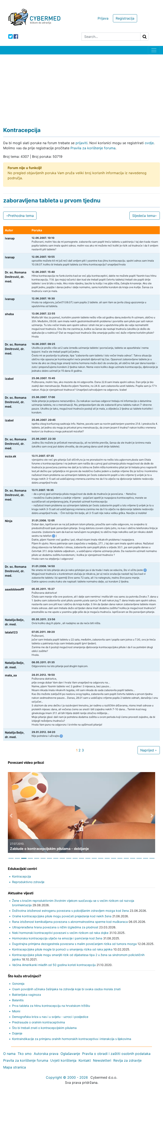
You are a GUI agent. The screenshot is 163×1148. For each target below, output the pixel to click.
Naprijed (147, 750)
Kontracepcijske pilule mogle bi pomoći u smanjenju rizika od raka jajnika (62, 949)
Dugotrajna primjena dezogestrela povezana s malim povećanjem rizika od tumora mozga (74, 944)
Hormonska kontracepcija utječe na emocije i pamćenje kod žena (57, 938)
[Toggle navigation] (154, 50)
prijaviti (81, 143)
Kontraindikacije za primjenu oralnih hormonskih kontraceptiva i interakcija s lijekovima (71, 1039)
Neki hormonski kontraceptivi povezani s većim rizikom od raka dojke (60, 933)
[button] (11, 815)
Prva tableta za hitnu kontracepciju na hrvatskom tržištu (51, 1005)
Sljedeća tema (143, 215)
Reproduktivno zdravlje (28, 882)
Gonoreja (18, 983)
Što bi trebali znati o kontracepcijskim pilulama (44, 1028)
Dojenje (17, 1033)
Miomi (16, 1011)
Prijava (103, 18)
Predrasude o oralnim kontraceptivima (38, 1022)
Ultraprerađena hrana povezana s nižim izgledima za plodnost (55, 927)
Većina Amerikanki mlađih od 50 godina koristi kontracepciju (54, 965)
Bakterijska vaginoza (26, 994)
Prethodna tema (21, 215)
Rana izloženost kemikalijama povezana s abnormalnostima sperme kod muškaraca (70, 921)
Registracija (125, 18)
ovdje (149, 143)
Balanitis (18, 1000)
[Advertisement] (81, 86)
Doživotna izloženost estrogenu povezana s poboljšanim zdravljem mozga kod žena (70, 910)
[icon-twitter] (10, 36)
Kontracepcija (21, 876)
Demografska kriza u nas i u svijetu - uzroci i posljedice (50, 1017)
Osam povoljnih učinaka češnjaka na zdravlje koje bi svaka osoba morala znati (66, 989)
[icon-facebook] (15, 36)
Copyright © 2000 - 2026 (67, 1077)
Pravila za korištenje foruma (92, 148)
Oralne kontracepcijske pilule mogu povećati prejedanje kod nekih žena (61, 916)
